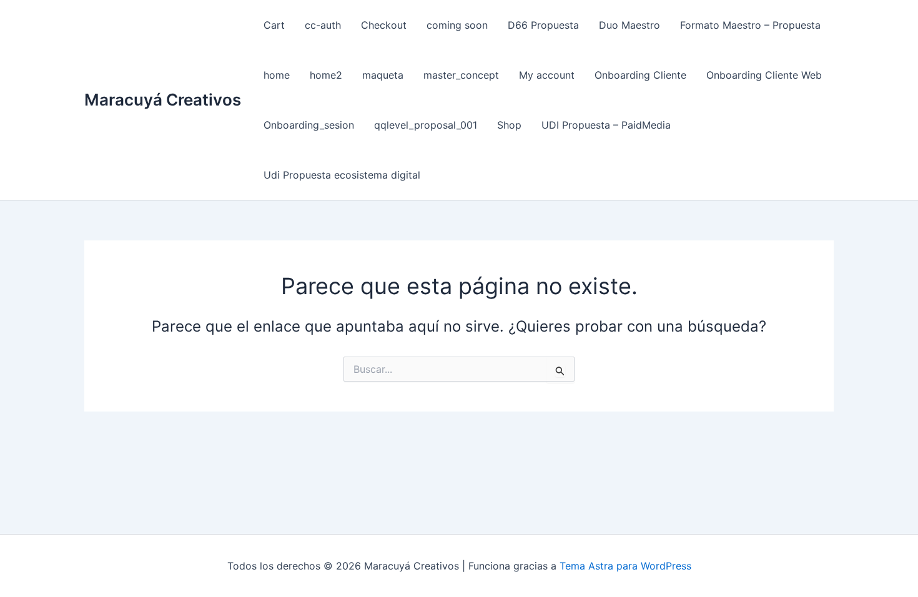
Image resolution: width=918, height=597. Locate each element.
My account (547, 75)
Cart (274, 25)
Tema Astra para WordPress (625, 566)
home (277, 75)
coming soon (457, 25)
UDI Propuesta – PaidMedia (606, 125)
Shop (509, 125)
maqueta (382, 75)
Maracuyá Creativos (162, 99)
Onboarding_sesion (309, 125)
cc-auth (323, 25)
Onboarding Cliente (640, 75)
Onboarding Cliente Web (764, 75)
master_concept (461, 75)
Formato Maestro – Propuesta (750, 25)
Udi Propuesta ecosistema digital (342, 175)
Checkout (384, 25)
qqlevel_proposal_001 (425, 125)
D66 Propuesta (543, 25)
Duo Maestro (629, 25)
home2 (326, 75)
